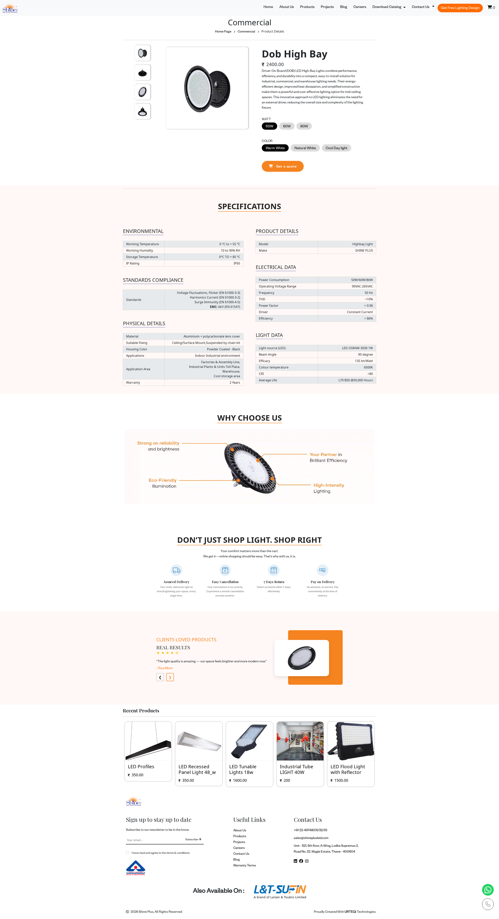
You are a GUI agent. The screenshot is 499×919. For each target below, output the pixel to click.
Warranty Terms (244, 866)
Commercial (246, 32)
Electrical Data (276, 267)
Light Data (269, 335)
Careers (359, 7)
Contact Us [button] (421, 7)
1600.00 (189, 780)
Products (307, 7)
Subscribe (191, 839)
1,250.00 (341, 780)
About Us (286, 7)
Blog (343, 7)
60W (287, 127)
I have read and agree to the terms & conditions (160, 853)
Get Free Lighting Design (460, 8)
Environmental (143, 231)
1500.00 (290, 780)
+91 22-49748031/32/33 (310, 831)
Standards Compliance (153, 280)
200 (236, 780)
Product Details (277, 231)
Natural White (305, 149)
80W (304, 127)
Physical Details (144, 323)
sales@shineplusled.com (311, 838)
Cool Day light (336, 149)
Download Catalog (386, 7)
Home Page (223, 32)
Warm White (275, 149)
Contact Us (241, 854)
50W (269, 127)
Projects (327, 7)
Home (268, 7)
